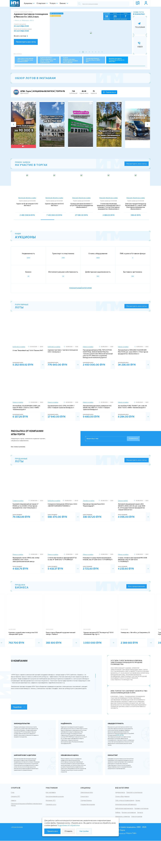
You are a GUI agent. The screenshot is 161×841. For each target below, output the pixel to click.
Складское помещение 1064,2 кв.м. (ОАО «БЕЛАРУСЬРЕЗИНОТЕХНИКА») (62, 505)
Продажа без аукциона (87, 804)
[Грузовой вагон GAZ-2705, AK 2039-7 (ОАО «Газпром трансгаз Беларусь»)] (63, 385)
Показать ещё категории (80, 288)
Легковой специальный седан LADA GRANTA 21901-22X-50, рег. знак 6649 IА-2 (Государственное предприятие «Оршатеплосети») (131, 507)
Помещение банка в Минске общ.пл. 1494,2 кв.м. (93, 60)
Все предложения (136, 586)
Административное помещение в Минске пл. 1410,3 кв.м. (117, 60)
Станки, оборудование (122, 796)
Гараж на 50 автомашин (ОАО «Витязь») (27, 204)
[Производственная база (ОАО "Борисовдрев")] (98, 483)
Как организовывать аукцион (55, 796)
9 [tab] (123, 221)
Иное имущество (136, 816)
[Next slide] (147, 124)
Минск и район (88, 347)
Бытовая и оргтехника (141, 808)
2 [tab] (28, 221)
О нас (12, 792)
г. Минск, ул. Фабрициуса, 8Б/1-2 (24, 20)
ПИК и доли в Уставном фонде (124, 800)
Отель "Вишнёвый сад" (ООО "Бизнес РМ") (28, 350)
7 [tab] (96, 221)
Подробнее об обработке (68, 825)
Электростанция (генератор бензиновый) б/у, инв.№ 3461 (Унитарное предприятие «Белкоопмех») (135, 206)
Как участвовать (51, 792)
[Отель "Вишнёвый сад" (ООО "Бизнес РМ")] (28, 329)
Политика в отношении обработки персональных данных (26, 804)
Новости (13, 800)
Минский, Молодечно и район (81, 198)
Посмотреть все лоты (26, 42)
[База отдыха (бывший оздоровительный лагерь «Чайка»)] (76, 642)
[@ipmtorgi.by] (16, 92)
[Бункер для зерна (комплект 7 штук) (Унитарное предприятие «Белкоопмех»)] (81, 184)
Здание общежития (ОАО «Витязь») (54, 204)
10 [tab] (137, 221)
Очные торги (84, 796)
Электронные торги (86, 792)
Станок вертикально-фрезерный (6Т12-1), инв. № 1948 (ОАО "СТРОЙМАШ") (62, 558)
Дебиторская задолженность (124, 808)
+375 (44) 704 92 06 (17, 827)
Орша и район (123, 500)
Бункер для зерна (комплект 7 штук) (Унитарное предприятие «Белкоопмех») (81, 205)
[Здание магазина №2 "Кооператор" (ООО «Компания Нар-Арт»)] (113, 642)
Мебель (117, 812)
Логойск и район (88, 500)
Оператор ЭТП (15, 796)
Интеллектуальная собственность (125, 804)
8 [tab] (109, 221)
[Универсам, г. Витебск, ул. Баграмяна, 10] (151, 642)
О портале (41, 3)
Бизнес (63, 3)
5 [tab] (69, 221)
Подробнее (17, 707)
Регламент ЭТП (51, 800)
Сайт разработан (120, 833)
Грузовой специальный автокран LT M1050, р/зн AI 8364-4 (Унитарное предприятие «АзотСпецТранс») (26, 506)
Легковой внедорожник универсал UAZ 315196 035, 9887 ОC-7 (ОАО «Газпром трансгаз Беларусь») (97, 407)
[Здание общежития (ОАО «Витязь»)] (54, 184)
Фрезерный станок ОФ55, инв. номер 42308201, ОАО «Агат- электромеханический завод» (26, 559)
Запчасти (140, 812)
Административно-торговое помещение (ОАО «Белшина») (63, 351)
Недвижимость (120, 792)
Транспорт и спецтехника (134, 792)
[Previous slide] (13, 124)
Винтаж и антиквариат (129, 812)
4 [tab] (55, 221)
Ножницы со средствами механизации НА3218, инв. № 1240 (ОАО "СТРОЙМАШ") (97, 558)
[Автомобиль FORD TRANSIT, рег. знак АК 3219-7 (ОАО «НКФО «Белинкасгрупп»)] (133, 385)
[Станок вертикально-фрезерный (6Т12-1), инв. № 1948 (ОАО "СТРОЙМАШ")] (63, 537)
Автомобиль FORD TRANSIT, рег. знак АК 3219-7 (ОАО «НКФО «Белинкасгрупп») (132, 406)
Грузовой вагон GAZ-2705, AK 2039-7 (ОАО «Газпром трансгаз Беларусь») (61, 406)
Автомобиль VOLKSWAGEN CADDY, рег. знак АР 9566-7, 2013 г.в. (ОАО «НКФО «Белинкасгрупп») (26, 407)
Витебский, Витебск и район (27, 198)
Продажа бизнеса (86, 800)
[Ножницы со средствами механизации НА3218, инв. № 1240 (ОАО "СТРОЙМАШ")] (98, 537)
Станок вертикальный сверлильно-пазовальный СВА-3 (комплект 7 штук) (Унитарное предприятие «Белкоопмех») (108, 206)
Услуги (52, 3)
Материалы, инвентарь (122, 816)
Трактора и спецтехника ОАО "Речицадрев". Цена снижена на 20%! (25, 60)
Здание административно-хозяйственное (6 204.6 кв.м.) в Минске (70, 60)
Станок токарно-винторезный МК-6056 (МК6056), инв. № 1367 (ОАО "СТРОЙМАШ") (132, 559)
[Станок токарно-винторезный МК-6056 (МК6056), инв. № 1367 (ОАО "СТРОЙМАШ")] (133, 537)
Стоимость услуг (51, 804)
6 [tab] (82, 221)
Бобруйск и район (19, 347)
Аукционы (28, 3)
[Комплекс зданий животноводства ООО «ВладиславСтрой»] (39, 642)
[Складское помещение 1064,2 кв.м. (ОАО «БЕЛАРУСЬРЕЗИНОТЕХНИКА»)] (63, 483)
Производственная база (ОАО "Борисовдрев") (94, 505)
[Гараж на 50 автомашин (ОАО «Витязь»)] (27, 184)
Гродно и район (18, 500)
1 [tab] (15, 221)
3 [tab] (42, 221)
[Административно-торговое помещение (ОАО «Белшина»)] (63, 329)
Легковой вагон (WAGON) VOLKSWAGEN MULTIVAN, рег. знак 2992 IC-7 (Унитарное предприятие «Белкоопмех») (133, 352)
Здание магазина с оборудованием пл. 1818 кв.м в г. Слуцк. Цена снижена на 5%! (48, 60)
